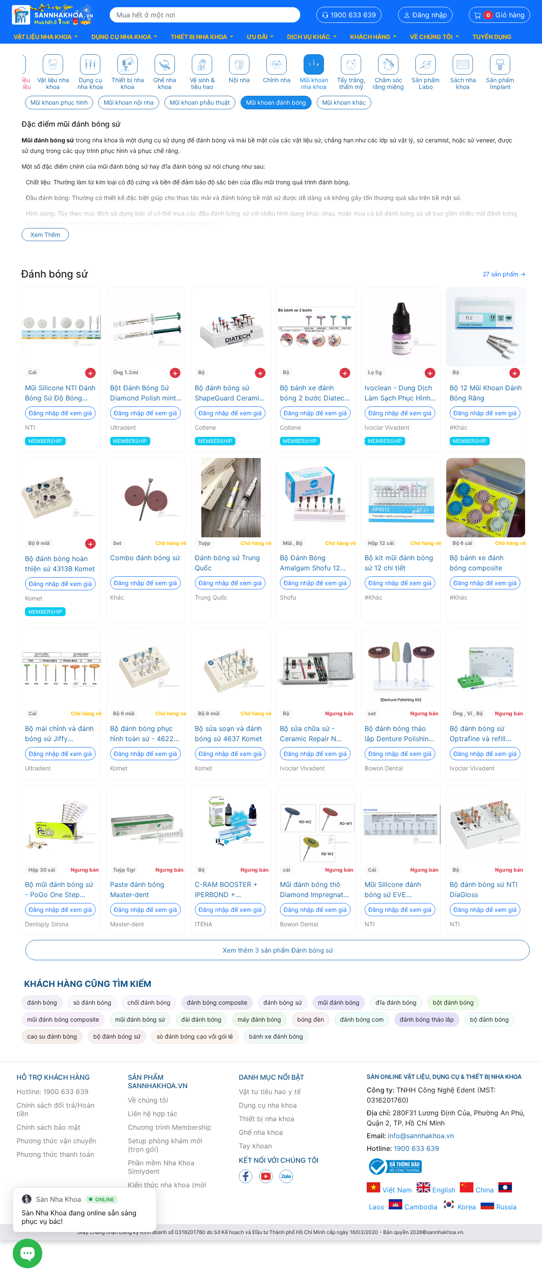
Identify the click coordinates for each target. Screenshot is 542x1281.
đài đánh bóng (201, 1019)
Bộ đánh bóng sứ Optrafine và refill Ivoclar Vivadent (478, 734)
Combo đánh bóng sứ (145, 557)
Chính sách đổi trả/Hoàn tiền (55, 1109)
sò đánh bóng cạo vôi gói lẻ (195, 1036)
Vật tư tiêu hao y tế (270, 1091)
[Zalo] (286, 1176)
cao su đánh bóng (52, 1036)
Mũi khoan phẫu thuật (200, 102)
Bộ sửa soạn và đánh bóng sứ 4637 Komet (228, 733)
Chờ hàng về (169, 543)
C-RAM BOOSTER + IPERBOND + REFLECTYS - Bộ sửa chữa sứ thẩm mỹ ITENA (229, 890)
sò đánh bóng (92, 1002)
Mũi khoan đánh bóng (276, 102)
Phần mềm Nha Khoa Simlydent (161, 1167)
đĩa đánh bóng (396, 1002)
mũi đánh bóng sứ (140, 1019)
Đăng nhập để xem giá (60, 413)
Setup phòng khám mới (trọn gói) (165, 1145)
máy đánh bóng (259, 1019)
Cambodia (419, 1207)
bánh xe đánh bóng (276, 1036)
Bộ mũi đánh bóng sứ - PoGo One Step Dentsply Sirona (59, 890)
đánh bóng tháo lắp (427, 1019)
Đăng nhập (428, 15)
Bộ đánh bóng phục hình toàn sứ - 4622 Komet (142, 734)
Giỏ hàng (506, 15)
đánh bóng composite (217, 1002)
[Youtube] (266, 1176)
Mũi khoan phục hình (59, 102)
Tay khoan (255, 1146)
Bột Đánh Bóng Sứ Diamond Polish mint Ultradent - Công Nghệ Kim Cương (143, 393)
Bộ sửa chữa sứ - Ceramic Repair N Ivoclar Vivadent (308, 734)
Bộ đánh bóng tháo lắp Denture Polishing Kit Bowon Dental (399, 734)
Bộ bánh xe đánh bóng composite (476, 562)
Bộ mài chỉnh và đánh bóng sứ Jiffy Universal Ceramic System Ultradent (59, 734)
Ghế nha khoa (261, 1132)
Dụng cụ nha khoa (268, 1105)
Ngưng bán (339, 713)
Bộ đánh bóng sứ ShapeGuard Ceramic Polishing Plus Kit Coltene (229, 393)
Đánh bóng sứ (54, 274)
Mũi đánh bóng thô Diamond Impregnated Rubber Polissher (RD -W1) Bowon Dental (315, 890)
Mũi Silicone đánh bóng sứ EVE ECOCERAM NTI (393, 890)
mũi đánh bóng (338, 1002)
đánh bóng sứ (282, 1002)
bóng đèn (310, 1019)
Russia (505, 1207)
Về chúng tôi (148, 1100)
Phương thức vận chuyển (56, 1141)
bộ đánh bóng (489, 1019)
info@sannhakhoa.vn (421, 1135)
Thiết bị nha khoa (266, 1118)
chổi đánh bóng (149, 1002)
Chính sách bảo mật (48, 1127)
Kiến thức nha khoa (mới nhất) (167, 1189)
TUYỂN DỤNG (492, 36)
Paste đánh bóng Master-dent (137, 889)
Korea (466, 1207)
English (442, 1190)
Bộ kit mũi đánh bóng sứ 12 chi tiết (399, 562)
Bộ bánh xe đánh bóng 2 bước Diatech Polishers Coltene (314, 393)
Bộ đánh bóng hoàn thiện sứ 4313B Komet (60, 563)
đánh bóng (42, 1002)
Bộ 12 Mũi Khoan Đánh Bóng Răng (486, 392)
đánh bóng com (362, 1019)
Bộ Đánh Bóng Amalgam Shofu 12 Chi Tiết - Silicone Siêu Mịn (310, 563)
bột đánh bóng (453, 1002)
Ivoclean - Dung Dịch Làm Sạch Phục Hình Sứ (398, 393)
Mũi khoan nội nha (129, 102)
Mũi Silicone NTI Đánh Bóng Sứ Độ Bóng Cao (60, 393)
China (483, 1190)
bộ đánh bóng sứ (117, 1036)
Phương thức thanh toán (55, 1154)
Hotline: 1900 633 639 (52, 1091)
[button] (46, 37)
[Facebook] (245, 1176)
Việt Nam (396, 1190)
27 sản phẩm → (504, 274)
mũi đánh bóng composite (63, 1019)
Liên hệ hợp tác (152, 1113)
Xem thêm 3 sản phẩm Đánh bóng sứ (278, 950)
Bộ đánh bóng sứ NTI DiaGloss (483, 889)
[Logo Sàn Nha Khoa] (52, 14)
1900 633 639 (352, 15)
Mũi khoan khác (344, 102)
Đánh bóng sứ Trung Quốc (227, 562)
